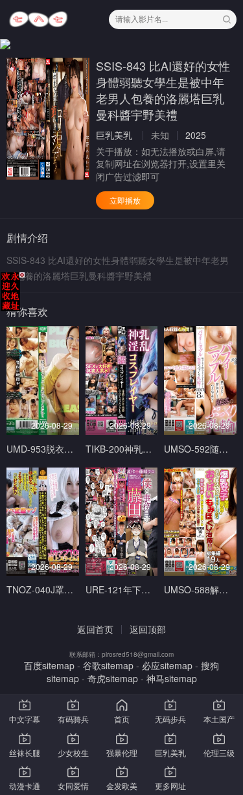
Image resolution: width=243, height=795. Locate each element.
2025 (195, 134)
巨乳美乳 (114, 134)
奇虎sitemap (112, 678)
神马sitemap (171, 678)
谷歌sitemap (108, 665)
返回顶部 (148, 629)
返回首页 (95, 629)
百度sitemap (49, 665)
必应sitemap (167, 665)
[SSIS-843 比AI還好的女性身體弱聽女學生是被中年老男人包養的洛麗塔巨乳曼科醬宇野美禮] (47, 119)
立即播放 (125, 200)
